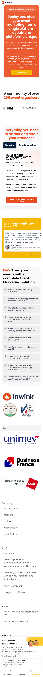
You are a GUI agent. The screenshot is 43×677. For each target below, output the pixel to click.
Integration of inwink (11, 607)
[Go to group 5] (37, 254)
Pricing (5, 567)
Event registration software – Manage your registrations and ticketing (19, 599)
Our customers (9, 560)
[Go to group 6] (39, 254)
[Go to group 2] (31, 254)
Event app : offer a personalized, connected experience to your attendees (20, 593)
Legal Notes (7, 573)
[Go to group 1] (29, 254)
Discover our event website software (22, 200)
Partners (6, 564)
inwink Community (10, 604)
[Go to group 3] (33, 254)
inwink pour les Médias (11, 626)
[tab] (9, 145)
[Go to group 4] (35, 254)
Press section (8, 570)
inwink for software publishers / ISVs (17, 623)
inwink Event (8, 589)
